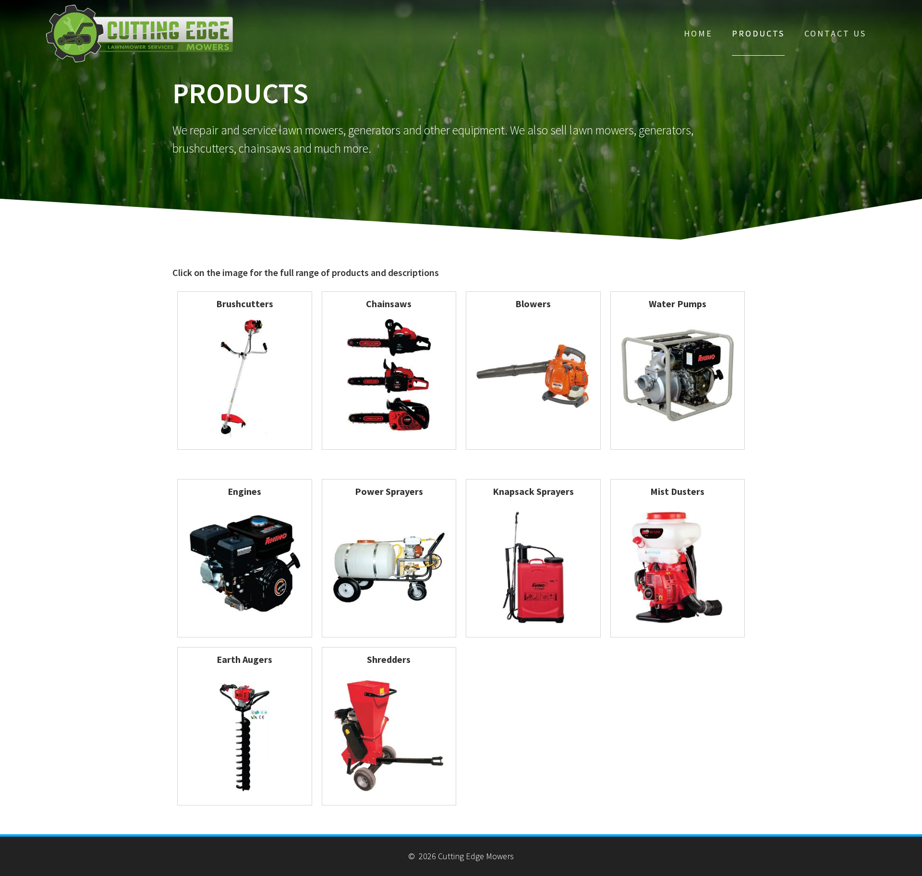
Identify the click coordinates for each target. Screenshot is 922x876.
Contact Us (835, 33)
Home (698, 33)
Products (758, 33)
